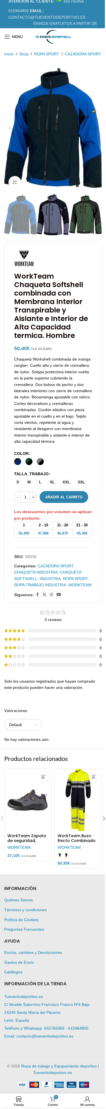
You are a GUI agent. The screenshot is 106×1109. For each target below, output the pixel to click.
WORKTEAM (80, 585)
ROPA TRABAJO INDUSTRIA (40, 585)
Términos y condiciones (25, 910)
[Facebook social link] (37, 594)
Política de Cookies (21, 919)
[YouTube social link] (59, 594)
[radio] (17, 461)
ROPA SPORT (46, 54)
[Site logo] (53, 36)
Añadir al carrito (64, 497)
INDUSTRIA (50, 578)
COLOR (21, 453)
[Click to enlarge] (14, 182)
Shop (24, 54)
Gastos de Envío (19, 962)
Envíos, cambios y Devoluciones (33, 952)
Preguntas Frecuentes (24, 929)
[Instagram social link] (51, 594)
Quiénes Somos (18, 900)
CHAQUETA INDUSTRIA (36, 572)
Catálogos (13, 972)
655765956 (54, 1028)
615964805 (78, 1028)
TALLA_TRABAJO (31, 474)
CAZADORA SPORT (83, 54)
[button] (10, 128)
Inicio (9, 54)
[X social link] (44, 594)
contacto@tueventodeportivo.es (44, 1036)
